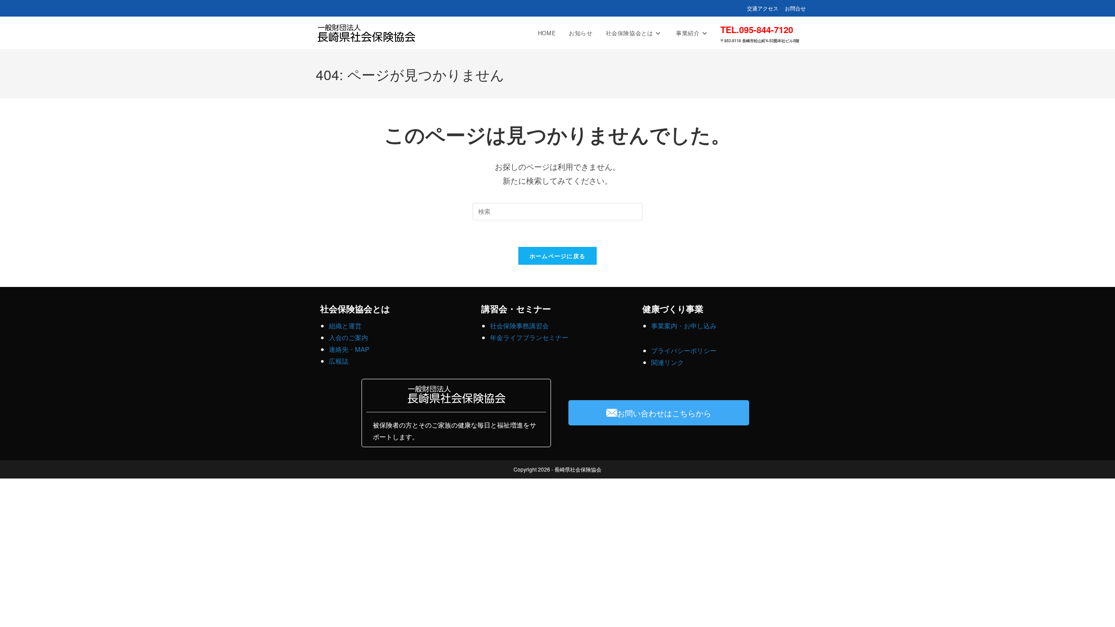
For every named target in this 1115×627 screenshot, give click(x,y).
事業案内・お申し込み (683, 325)
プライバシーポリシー (683, 350)
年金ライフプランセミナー (529, 337)
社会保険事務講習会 (519, 325)
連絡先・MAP (349, 349)
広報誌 (338, 360)
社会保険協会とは (355, 308)
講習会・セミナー (516, 308)
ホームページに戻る (558, 256)
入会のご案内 (348, 337)
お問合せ (795, 8)
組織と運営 (345, 325)
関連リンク (667, 362)
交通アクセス (762, 8)
